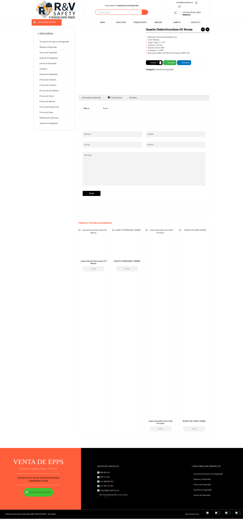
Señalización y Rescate (49, 118)
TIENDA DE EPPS (140, 22)
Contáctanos (116, 97)
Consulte (171, 63)
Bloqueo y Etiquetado (48, 47)
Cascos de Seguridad (48, 53)
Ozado (53, 514)
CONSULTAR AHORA (39, 492)
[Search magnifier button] (145, 12)
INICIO (102, 22)
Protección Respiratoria (49, 107)
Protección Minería (47, 102)
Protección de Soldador (49, 91)
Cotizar (153, 63)
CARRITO (177, 22)
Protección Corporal (48, 80)
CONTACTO (195, 22)
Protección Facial (47, 96)
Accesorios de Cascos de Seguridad (54, 42)
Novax (105, 108)
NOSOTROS (121, 22)
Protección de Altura (48, 85)
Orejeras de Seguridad (49, 74)
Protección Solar (46, 112)
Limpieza (43, 69)
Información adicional (91, 97)
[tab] (91, 98)
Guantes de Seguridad (49, 58)
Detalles (133, 97)
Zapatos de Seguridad (49, 123)
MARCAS (158, 22)
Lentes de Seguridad (48, 63)
